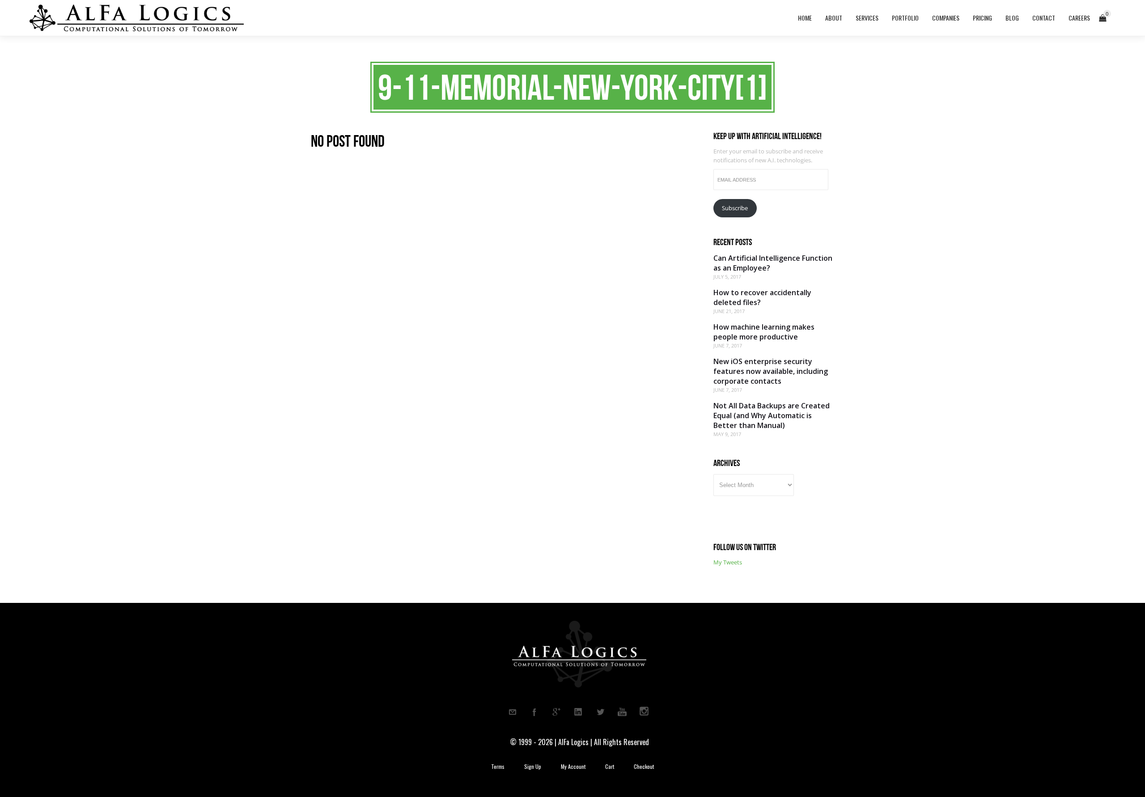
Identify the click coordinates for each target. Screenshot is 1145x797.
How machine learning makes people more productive (763, 332)
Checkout (644, 766)
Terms (498, 766)
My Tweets (727, 562)
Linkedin (578, 712)
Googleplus (556, 712)
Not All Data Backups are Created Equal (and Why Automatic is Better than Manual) (771, 415)
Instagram (644, 712)
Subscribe (735, 208)
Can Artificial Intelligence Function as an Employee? (772, 263)
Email (513, 712)
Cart (609, 766)
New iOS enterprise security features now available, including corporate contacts (770, 371)
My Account (573, 766)
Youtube (622, 712)
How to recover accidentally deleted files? (762, 297)
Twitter (600, 712)
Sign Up (532, 766)
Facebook (534, 712)
